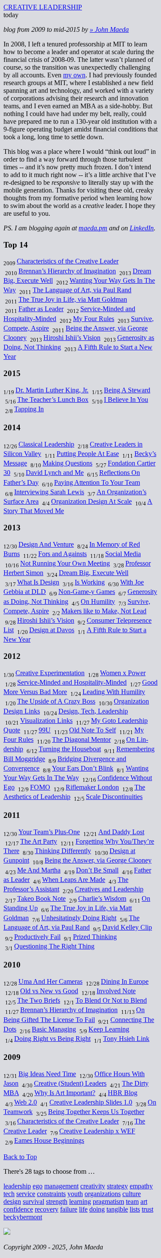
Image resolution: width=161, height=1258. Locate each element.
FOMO (40, 787)
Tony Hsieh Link (126, 1038)
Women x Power (123, 672)
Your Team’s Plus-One (49, 832)
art (143, 1201)
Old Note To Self (92, 730)
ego (38, 1186)
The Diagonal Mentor (81, 739)
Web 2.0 (25, 1102)
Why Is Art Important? (64, 1092)
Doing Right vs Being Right (52, 1038)
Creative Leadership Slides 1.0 (90, 1102)
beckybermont (22, 1217)
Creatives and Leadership (109, 889)
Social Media (123, 553)
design (12, 1201)
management (61, 1186)
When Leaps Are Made (73, 879)
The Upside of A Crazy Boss (56, 701)
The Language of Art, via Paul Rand (82, 290)
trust (147, 1209)
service (25, 1193)
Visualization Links (46, 720)
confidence (18, 1209)
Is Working (90, 582)
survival (33, 1201)
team (132, 1201)
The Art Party (38, 841)
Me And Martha (39, 870)
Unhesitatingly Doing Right (78, 917)
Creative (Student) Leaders (70, 1083)
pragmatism (108, 1201)
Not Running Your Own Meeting (65, 563)
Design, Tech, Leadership (93, 711)
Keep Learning (108, 1029)
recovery (46, 1209)
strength (56, 1201)
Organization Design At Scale (91, 501)
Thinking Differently (63, 850)
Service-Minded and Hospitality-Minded (72, 682)
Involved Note (116, 991)
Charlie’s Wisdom (102, 898)
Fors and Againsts (62, 553)
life (83, 1209)
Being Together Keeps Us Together (96, 1111)
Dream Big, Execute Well (93, 572)
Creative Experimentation (50, 672)
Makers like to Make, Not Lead (103, 611)
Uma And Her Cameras (50, 981)
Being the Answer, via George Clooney (98, 860)
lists (135, 1209)
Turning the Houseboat (70, 749)
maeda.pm (93, 228)
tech (9, 1193)
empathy (141, 1186)
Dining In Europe (125, 981)
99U (45, 730)
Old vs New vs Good (49, 991)
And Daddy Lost (121, 832)
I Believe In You (126, 399)
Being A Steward (127, 390)
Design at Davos (51, 630)
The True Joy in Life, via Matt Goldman (72, 299)
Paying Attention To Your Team (97, 482)
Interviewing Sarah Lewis (49, 492)
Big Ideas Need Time (47, 1073)
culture (131, 1193)
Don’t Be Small (97, 870)
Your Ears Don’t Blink (82, 768)
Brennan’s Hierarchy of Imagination (67, 271)
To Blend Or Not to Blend (111, 1000)
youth (75, 1193)
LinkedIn (142, 228)
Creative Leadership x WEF (97, 1131)
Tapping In (29, 409)
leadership (17, 1186)
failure (68, 1209)
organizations (103, 1193)
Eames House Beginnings (49, 1140)
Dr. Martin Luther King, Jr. (51, 390)
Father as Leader (41, 308)
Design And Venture (46, 544)
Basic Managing (54, 1029)
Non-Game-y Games (86, 591)
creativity (92, 1186)
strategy (117, 1186)
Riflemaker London (92, 787)
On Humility (98, 601)
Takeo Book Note (41, 898)
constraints (51, 1193)
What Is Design (38, 582)
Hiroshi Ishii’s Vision (71, 337)
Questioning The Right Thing (54, 946)
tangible (117, 1209)
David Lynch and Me (55, 472)
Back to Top (20, 1156)
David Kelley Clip (127, 927)
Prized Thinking (95, 936)
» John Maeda (109, 29)
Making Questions (67, 463)
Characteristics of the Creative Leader (67, 261)
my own (74, 75)
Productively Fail (37, 936)
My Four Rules (93, 318)
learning (80, 1201)
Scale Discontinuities (114, 796)
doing (97, 1209)
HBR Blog (122, 1092)
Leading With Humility (113, 691)
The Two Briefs (38, 1000)
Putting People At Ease (88, 453)
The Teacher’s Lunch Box (52, 399)
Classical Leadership (46, 444)
